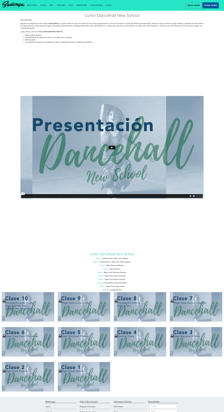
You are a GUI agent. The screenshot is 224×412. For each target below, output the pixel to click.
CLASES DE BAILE (96, 5)
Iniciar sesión (193, 5)
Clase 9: (103, 286)
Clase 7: (101, 279)
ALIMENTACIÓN (81, 5)
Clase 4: (106, 269)
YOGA (71, 5)
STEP (51, 5)
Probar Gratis (210, 5)
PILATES (43, 5)
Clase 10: (105, 290)
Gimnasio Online (122, 401)
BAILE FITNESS (32, 5)
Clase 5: (100, 272)
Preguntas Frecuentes (87, 407)
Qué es (48, 407)
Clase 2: (96, 262)
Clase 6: (101, 276)
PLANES (109, 5)
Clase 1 (98, 258)
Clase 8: (100, 283)
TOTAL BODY (61, 5)
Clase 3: (103, 265)
